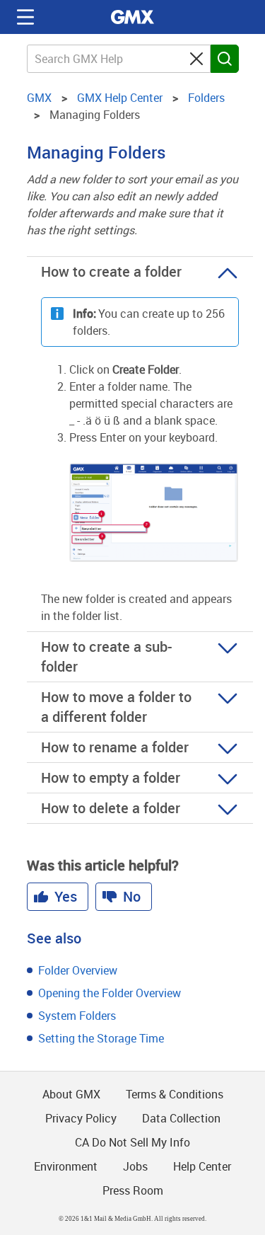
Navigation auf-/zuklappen (25, 17)
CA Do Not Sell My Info (132, 1142)
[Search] (225, 59)
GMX (133, 17)
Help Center (202, 1166)
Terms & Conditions (174, 1094)
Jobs (135, 1166)
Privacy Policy (81, 1118)
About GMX (71, 1094)
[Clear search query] (196, 58)
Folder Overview (77, 970)
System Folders (77, 1015)
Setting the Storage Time (101, 1038)
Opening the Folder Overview (109, 993)
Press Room (132, 1190)
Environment (66, 1166)
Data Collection (181, 1118)
